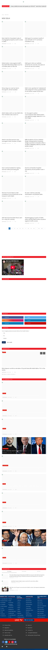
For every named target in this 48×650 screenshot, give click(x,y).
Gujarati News (29, 602)
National (19, 600)
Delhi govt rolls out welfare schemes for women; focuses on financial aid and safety (35, 64)
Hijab (10, 600)
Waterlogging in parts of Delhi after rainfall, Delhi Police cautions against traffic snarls (35, 219)
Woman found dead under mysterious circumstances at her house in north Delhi (12, 194)
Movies (19, 604)
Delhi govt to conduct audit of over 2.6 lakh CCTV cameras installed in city (34, 39)
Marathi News (29, 600)
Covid (2, 608)
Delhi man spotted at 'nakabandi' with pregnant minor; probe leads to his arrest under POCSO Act (35, 89)
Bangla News (28, 614)
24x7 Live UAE (40, 604)
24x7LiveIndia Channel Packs (34, 635)
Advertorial (3, 615)
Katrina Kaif (11, 613)
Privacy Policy (7, 625)
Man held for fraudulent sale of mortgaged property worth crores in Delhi (12, 39)
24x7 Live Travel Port (41, 615)
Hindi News (28, 598)
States (19, 607)
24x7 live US (39, 600)
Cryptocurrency (21, 617)
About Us (30, 625)
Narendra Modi (4, 600)
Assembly (11, 602)
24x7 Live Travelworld (41, 605)
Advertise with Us (8, 635)
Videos (19, 611)
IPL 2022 (2, 610)
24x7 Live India (29, 620)
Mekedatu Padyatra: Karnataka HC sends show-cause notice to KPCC (23, 368)
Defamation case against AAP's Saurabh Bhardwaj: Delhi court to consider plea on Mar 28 (12, 64)
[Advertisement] (24, 233)
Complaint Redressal (33, 632)
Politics (19, 605)
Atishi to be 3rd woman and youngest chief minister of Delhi (11, 140)
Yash (10, 617)
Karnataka (3, 602)
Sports (10, 598)
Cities (19, 609)
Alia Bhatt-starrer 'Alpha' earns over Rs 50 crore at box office (24, 581)
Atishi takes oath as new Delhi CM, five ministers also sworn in (12, 113)
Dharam (27, 612)
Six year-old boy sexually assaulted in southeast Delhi (33, 193)
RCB (2, 612)
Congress (3, 604)
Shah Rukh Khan (12, 611)
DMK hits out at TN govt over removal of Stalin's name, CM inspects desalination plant (27, 588)
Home (3, 14)
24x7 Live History (40, 609)
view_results (9, 342)
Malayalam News (29, 610)
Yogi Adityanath (4, 598)
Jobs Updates (20, 615)
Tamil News (28, 606)
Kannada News (29, 604)
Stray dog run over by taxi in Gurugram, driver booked (10, 89)
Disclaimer (30, 627)
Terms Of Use (7, 632)
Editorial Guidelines (8, 630)
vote (4, 342)
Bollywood (11, 609)
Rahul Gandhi (4, 606)
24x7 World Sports (41, 617)
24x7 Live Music (29, 615)
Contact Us (31, 630)
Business (3, 614)
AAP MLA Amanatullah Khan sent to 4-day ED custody (12, 218)
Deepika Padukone (11, 605)
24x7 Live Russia (40, 611)
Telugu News (28, 608)
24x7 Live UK (39, 602)
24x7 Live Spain (40, 607)
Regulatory (7, 627)
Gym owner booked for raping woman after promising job (11, 168)
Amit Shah (11, 607)
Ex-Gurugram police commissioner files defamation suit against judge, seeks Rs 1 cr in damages (35, 115)
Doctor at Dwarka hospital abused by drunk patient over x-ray (35, 169)
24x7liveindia (4, 43)
